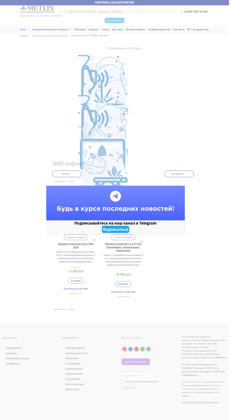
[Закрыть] (180, 190)
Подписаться (115, 229)
